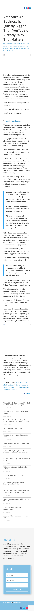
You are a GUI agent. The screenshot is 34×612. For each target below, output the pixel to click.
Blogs (5, 46)
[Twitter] (26, 393)
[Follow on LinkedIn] (30, 8)
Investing (6, 48)
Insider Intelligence (13, 121)
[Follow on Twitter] (26, 8)
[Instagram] (29, 393)
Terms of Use (17, 602)
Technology (22, 48)
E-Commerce (23, 46)
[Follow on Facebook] (24, 8)
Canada (10, 46)
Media (11, 48)
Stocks (16, 48)
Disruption (16, 46)
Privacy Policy (7, 602)
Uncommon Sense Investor (13, 43)
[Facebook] (24, 393)
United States (11, 51)
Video (17, 51)
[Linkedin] (28, 393)
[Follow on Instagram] (28, 8)
